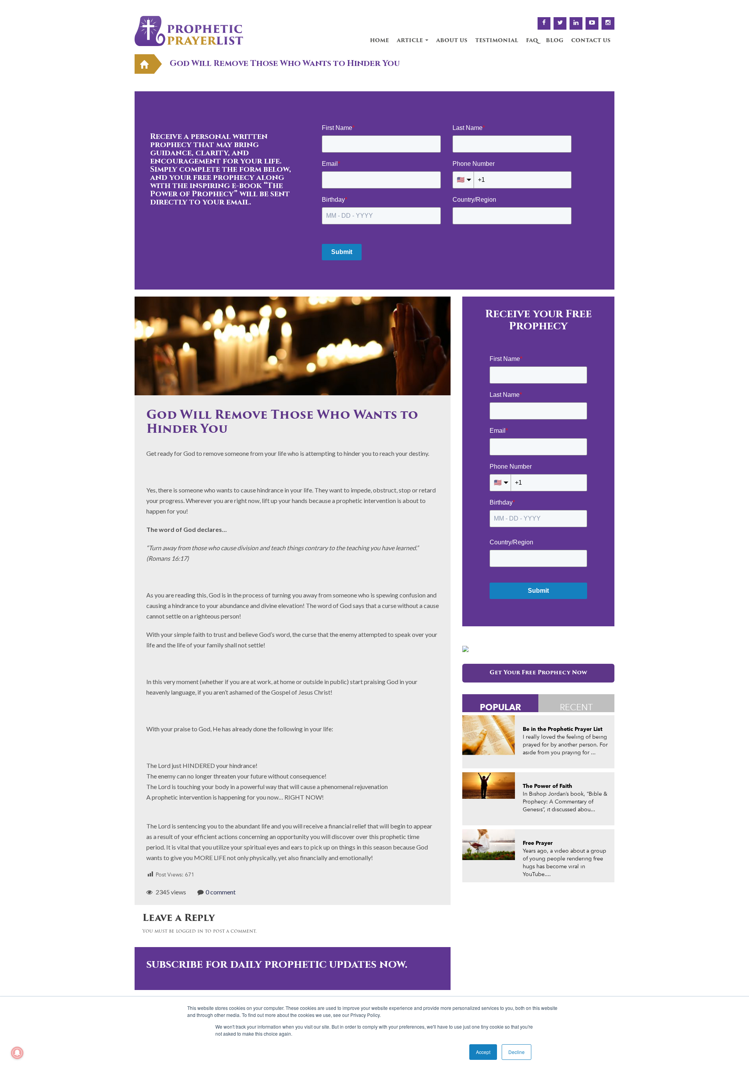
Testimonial (496, 41)
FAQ (532, 41)
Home (379, 41)
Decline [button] (516, 1052)
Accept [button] (483, 1052)
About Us (451, 41)
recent (576, 707)
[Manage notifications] (17, 1053)
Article (410, 41)
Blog (554, 41)
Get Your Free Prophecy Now (538, 673)
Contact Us (591, 41)
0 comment (221, 892)
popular (500, 707)
